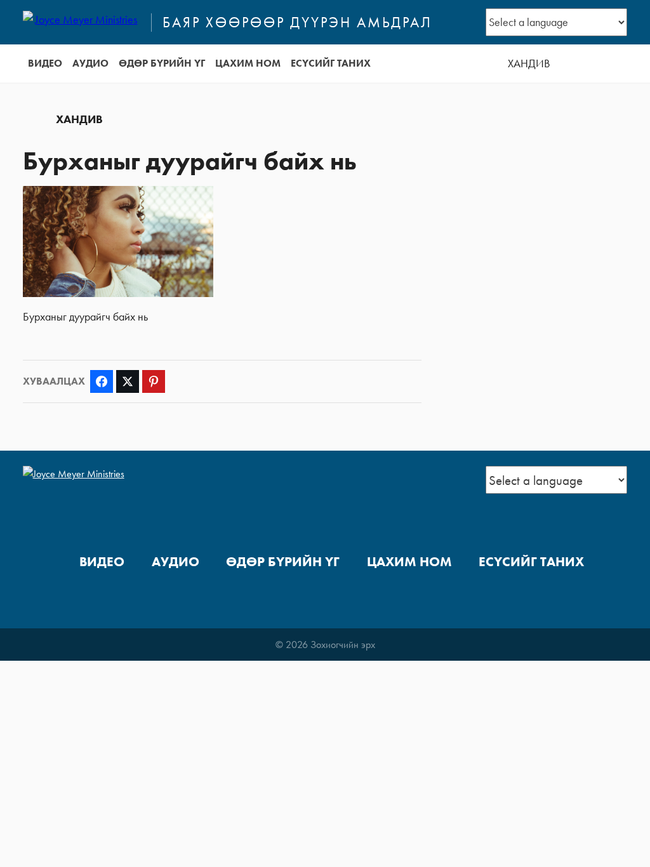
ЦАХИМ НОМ (248, 63)
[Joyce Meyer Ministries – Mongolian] (81, 22)
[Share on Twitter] (127, 381)
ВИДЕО (45, 63)
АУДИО (90, 63)
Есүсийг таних (331, 63)
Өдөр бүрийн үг (162, 63)
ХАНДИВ (529, 63)
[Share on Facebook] (101, 381)
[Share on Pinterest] (153, 381)
